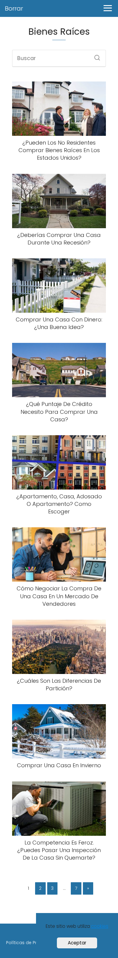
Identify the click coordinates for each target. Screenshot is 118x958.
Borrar (14, 8)
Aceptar (77, 943)
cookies (99, 926)
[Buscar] (95, 56)
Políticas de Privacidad (31, 943)
